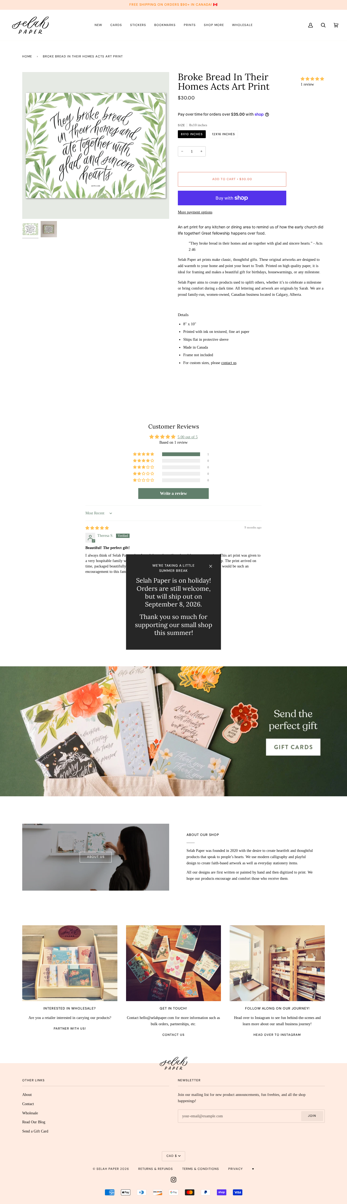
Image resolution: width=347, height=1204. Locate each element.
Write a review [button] (173, 493)
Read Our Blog (33, 1122)
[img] (97, 528)
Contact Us (173, 1035)
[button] (312, 79)
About (27, 1094)
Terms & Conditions (200, 1169)
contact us (228, 363)
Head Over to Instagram (277, 1035)
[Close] (213, 563)
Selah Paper (108, 1169)
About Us (96, 857)
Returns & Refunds (155, 1169)
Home (27, 56)
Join (312, 1116)
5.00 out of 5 (188, 437)
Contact (28, 1104)
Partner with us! (70, 1029)
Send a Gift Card (35, 1131)
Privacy (235, 1169)
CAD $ (171, 1156)
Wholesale (30, 1113)
